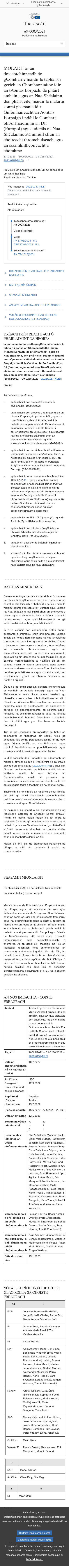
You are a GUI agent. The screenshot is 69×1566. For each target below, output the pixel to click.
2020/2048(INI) (42, 765)
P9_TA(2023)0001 (24, 254)
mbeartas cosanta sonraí (19, 1555)
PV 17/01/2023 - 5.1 (25, 240)
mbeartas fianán (45, 1555)
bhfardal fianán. (34, 1559)
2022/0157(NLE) (13, 160)
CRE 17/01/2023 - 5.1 (26, 244)
